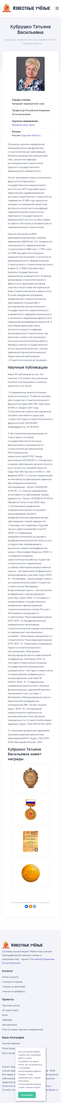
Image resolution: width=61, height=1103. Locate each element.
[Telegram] (34, 906)
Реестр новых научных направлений (22, 1029)
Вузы (5, 1015)
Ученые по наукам (12, 981)
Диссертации (9, 1024)
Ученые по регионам (13, 986)
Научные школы (11, 1005)
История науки (10, 1010)
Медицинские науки (23, 124)
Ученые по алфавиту (13, 991)
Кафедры (7, 1019)
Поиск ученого (10, 977)
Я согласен (27, 1095)
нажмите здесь (33, 1087)
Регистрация (9, 1048)
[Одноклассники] (30, 906)
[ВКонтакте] (26, 906)
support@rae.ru (49, 1089)
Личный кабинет (11, 1043)
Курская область (31, 135)
